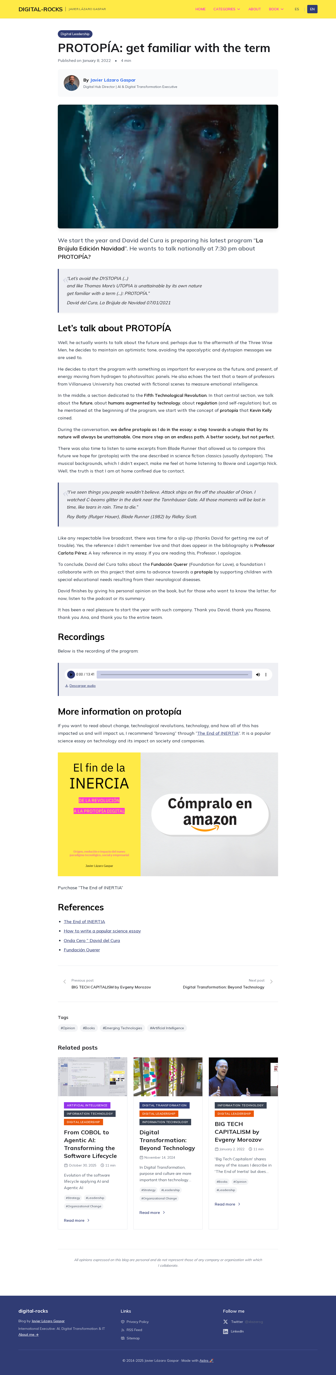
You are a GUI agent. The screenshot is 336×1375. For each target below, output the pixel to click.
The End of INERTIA (218, 733)
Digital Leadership (75, 34)
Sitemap (133, 1338)
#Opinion (68, 1028)
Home (201, 9)
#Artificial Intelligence (167, 1028)
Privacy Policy (138, 1321)
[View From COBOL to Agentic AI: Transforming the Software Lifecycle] (92, 1076)
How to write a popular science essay (102, 931)
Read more (74, 1220)
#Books (89, 1028)
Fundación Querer (82, 950)
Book (274, 9)
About (254, 9)
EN (312, 9)
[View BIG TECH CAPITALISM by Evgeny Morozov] (243, 1076)
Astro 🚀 (206, 1360)
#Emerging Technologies (122, 1028)
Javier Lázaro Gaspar (113, 80)
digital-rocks (40, 9)
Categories (225, 9)
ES (297, 9)
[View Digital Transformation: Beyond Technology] (168, 1076)
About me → (28, 1334)
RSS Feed (134, 1330)
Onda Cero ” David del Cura (92, 940)
